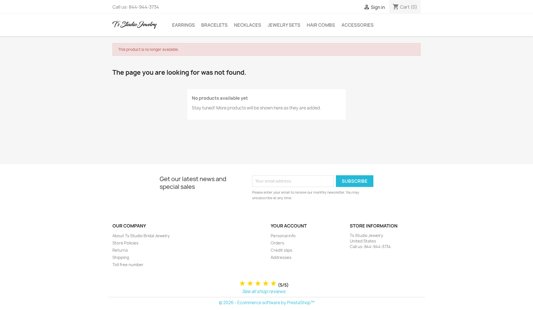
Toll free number (128, 264)
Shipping (120, 257)
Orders (277, 243)
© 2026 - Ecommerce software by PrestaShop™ (267, 303)
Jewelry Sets (284, 25)
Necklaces (247, 25)
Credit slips (281, 250)
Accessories (357, 25)
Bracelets (214, 25)
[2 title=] (250, 283)
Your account (289, 226)
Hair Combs (321, 25)
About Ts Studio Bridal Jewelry (141, 235)
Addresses (281, 257)
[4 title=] (265, 283)
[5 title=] (273, 283)
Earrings (183, 25)
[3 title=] (258, 283)
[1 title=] (242, 283)
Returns (120, 250)
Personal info (283, 235)
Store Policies (125, 243)
